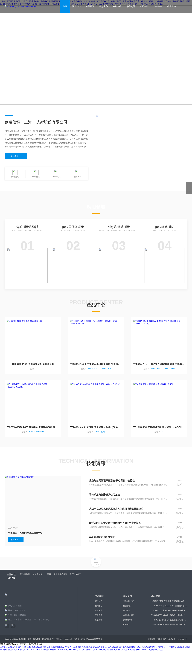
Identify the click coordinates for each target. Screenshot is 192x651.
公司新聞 (144, 6)
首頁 (65, 6)
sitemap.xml (182, 639)
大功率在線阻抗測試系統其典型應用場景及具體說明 (116, 508)
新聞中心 (98, 606)
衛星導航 (126, 624)
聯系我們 (171, 6)
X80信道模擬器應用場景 (102, 537)
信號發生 (126, 606)
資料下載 (117, 6)
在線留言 (158, 6)
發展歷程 (98, 620)
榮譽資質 (131, 6)
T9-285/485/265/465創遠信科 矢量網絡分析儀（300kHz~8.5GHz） (33, 427)
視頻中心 (103, 6)
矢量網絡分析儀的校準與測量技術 (25, 533)
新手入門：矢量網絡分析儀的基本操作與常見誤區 (115, 522)
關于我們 (76, 6)
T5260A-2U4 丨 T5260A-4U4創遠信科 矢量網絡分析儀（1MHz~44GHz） (96, 364)
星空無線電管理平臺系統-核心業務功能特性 (112, 480)
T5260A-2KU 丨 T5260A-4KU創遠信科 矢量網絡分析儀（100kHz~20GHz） (159, 364)
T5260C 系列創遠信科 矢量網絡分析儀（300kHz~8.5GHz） (96, 427)
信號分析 (126, 610)
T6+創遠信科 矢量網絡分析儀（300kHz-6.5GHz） (159, 427)
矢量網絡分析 (128, 601)
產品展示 (90, 6)
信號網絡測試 (128, 615)
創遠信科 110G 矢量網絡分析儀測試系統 (33, 364)
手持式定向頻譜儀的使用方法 (104, 494)
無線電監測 (127, 620)
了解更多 (14, 156)
